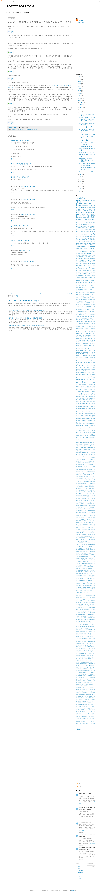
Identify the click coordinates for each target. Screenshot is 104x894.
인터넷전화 (86, 309)
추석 (92, 672)
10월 (81, 107)
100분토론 (84, 318)
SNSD (86, 388)
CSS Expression (80, 335)
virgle (83, 456)
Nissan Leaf (92, 370)
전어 (94, 650)
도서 (85, 498)
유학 (84, 631)
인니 (80, 638)
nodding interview (80, 442)
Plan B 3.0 (93, 377)
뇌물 (84, 491)
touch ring (82, 454)
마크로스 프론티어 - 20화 (86, 127)
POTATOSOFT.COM (20, 6)
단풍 (91, 495)
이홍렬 (90, 636)
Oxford (82, 376)
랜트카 (79, 510)
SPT (94, 388)
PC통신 (90, 376)
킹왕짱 (93, 687)
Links (79, 878)
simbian (85, 447)
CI (86, 333)
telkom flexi (83, 284)
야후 (77, 224)
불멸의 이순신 (92, 553)
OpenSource (79, 374)
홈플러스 (93, 720)
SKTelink (78, 386)
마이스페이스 (82, 290)
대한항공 (80, 289)
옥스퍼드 (80, 621)
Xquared (80, 406)
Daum (77, 243)
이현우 (87, 636)
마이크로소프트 (87, 253)
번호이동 (86, 546)
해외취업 (85, 716)
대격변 (93, 234)
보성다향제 (80, 549)
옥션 (89, 260)
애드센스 (86, 304)
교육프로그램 (84, 471)
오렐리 (85, 616)
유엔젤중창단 (90, 629)
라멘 (79, 507)
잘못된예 (84, 648)
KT (94, 231)
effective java (79, 415)
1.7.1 (94, 316)
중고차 (91, 660)
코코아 (90, 229)
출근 (89, 674)
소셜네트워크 (92, 573)
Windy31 (88, 403)
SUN (85, 389)
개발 (94, 459)
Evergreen (86, 345)
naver (86, 282)
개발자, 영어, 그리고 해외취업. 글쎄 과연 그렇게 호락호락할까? (26, 325)
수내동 (87, 238)
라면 (81, 507)
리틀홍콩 (82, 519)
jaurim (79, 430)
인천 (79, 309)
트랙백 (92, 696)
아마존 (85, 595)
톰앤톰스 (92, 694)
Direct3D (90, 342)
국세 (80, 473)
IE (76, 353)
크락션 (87, 684)
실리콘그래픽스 (79, 592)
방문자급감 (85, 294)
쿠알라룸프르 (92, 682)
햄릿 (92, 716)
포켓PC (91, 701)
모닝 (92, 531)
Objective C (83, 372)
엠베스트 (92, 611)
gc (94, 420)
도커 (92, 498)
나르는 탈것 (89, 483)
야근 (91, 604)
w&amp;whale (92, 250)
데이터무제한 (92, 496)
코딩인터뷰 (85, 680)
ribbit (82, 234)
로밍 (79, 514)
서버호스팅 (80, 570)
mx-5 (85, 440)
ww (82, 457)
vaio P (80, 456)
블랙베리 (83, 554)
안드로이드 (84, 239)
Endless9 (14, 164)
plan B (94, 444)
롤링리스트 (82, 514)
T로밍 (77, 277)
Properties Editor (91, 379)
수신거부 (81, 580)
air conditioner (92, 406)
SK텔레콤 (85, 224)
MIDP (88, 365)
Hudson (87, 352)
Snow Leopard (92, 275)
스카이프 (89, 227)
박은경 (92, 541)
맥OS (92, 253)
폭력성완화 (82, 703)
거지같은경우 (85, 461)
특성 (82, 697)
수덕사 (85, 578)
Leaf (82, 243)
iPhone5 (78, 282)
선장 (86, 571)
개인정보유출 (88, 251)
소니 (88, 573)
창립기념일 (91, 667)
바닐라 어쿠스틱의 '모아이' (86, 152)
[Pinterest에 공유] (28, 127)
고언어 (77, 468)
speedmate (78, 449)
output (80, 444)
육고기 (87, 631)
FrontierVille (79, 347)
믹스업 (19, 129)
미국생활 (93, 205)
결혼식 (86, 464)
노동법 (88, 490)
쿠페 (93, 311)
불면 (87, 553)
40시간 (91, 321)
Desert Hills (92, 340)
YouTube (80, 870)
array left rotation (80, 410)
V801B (84, 399)
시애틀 (91, 588)
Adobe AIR (83, 326)
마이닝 (85, 520)
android (85, 248)
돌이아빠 (13, 177)
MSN (90, 243)
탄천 (80, 262)
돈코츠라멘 (81, 500)
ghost (94, 422)
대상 (82, 496)
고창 (89, 468)
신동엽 (80, 590)
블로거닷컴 (84, 255)
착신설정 (87, 667)
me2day (85, 437)
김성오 (81, 481)
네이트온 (89, 234)
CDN (81, 333)
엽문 (91, 612)
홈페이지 (89, 720)
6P (92, 323)
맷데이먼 (80, 529)
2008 (79, 100)
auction (81, 279)
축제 (82, 674)
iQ (89, 427)
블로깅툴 (86, 556)
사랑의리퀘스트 (87, 297)
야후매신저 (89, 605)
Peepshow (87, 377)
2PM (87, 319)
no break (89, 440)
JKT (77, 357)
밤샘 (83, 544)
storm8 (89, 282)
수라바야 (89, 301)
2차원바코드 (92, 319)
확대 (82, 721)
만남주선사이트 (85, 525)
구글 (82, 210)
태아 (79, 691)
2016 (79, 83)
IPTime (83, 353)
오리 (89, 616)
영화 (86, 614)
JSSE (83, 357)
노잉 (79, 491)
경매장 (91, 464)
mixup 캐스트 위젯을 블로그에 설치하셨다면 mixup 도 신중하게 (87, 160)
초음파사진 (80, 672)
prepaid (84, 226)
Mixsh (31, 129)
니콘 (77, 493)
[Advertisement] (85, 48)
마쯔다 (90, 522)
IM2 (77, 270)
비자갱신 (93, 558)
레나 (93, 289)
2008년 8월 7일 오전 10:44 (27, 214)
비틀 (82, 559)
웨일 (84, 626)
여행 (86, 210)
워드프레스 (80, 624)
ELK (83, 343)
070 (88, 316)
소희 (84, 576)
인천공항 (82, 309)
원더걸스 (93, 306)
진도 (87, 663)
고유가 (81, 468)
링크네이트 (89, 519)
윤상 (77, 633)
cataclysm (93, 233)
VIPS (87, 399)
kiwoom (81, 432)
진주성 (92, 663)
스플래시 (90, 587)
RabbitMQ (86, 273)
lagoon (87, 432)
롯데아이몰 (92, 514)
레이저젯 (91, 512)
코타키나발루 (83, 682)
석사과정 (78, 299)
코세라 (78, 241)
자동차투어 (91, 645)
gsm (77, 234)
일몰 (86, 641)
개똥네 (91, 459)
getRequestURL (88, 422)
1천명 (94, 318)
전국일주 (93, 214)
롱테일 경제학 (83, 515)
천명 (91, 668)
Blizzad (86, 331)
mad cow (89, 435)
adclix (92, 277)
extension (91, 416)
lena (90, 432)
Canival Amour (88, 335)
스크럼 (84, 582)
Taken (91, 394)
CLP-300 (89, 333)
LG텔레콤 (84, 270)
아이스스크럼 (79, 600)
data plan (90, 279)
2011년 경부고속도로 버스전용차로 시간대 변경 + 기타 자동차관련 (27, 310)
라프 (91, 289)
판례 (86, 699)
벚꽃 (80, 548)
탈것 (89, 689)
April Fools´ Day (90, 241)
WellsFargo (89, 401)
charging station (79, 413)
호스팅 (80, 720)
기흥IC (93, 479)
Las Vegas (92, 364)
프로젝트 (85, 706)
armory (93, 408)
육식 (90, 631)
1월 (81, 188)
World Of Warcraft (90, 246)
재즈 (93, 648)
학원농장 (89, 711)
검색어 (83, 462)
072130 (91, 316)
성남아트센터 (90, 299)
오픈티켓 (90, 617)
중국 (94, 660)
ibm (94, 427)
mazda (77, 437)
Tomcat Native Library (90, 396)
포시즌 (87, 701)
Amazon (78, 328)
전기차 (79, 311)
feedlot (83, 418)
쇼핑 (79, 578)
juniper (84, 430)
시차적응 (86, 302)
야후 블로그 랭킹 (83, 605)
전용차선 (78, 651)
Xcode (93, 224)
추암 (94, 672)
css (91, 248)
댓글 (79, 786)
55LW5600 (86, 323)
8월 (81, 112)
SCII (77, 384)
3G (88, 263)
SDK (80, 384)
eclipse (84, 217)
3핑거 (88, 321)
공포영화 (92, 468)
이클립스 (92, 217)
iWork (92, 427)
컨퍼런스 (86, 311)
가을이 (85, 234)
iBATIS (87, 425)
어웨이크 (82, 607)
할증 (94, 714)
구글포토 (89, 471)
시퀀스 (89, 302)
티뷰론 (79, 314)
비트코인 (78, 559)
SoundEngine (92, 391)
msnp (81, 440)
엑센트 (85, 611)
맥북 (88, 214)
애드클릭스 (92, 258)
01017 (86, 316)
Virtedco (90, 224)
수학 (84, 580)
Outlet (77, 376)
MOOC (77, 367)
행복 (94, 716)
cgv (94, 411)
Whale (84, 246)
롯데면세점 (87, 514)
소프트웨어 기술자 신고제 (88, 575)
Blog (79, 868)
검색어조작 (87, 462)
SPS (92, 388)
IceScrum (88, 353)
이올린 (77, 636)
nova (85, 442)
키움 (83, 687)
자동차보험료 (81, 645)
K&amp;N (85, 359)
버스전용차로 (91, 544)
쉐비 (89, 580)
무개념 (89, 534)
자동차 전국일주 (91, 239)
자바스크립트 (82, 646)
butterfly (91, 411)
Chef (94, 335)
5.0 (78, 323)
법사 (77, 548)
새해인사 (78, 568)
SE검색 (84, 384)
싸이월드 (81, 258)
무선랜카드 (82, 536)
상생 (94, 566)
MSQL (85, 367)
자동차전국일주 (91, 216)
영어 (81, 306)
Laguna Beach (79, 364)
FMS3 (94, 345)
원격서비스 (85, 624)
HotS (94, 350)
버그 (77, 296)
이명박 (81, 634)
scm (77, 447)
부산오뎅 (92, 551)
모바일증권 (78, 534)
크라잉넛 (84, 684)
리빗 (91, 236)
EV (85, 343)
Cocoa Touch (91, 336)
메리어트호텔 (90, 292)
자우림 (86, 229)
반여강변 (81, 543)
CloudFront (83, 336)
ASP (94, 325)
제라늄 (82, 655)
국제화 (85, 474)
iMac (91, 425)
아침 (94, 602)
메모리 (93, 529)
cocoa (80, 226)
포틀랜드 (89, 262)
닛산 (82, 493)
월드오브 (78, 308)
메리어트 (90, 529)
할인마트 (86, 714)
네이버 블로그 (89, 488)
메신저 (83, 531)
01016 (83, 316)
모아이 (83, 534)
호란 (77, 720)
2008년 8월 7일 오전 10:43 (27, 199)
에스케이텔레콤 (83, 609)
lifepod (77, 434)
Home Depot (88, 350)
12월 (81, 102)
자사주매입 (90, 646)
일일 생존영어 (88, 219)
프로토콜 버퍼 (91, 706)
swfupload (93, 452)
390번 (82, 321)
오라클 (82, 260)
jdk (82, 430)
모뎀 (94, 531)
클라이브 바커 (87, 685)
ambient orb (89, 408)
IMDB (79, 353)
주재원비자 (90, 658)
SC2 (94, 212)
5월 (81, 179)
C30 (94, 331)
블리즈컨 (78, 558)
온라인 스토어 (85, 621)
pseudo (86, 445)
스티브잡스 (81, 585)
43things (93, 263)
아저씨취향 (85, 602)
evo (88, 416)
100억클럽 (90, 318)
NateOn (82, 244)
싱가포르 (78, 594)
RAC (90, 381)
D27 (83, 338)
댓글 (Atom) (19, 296)
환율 (92, 721)
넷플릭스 (84, 490)
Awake (93, 328)
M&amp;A (86, 243)
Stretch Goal (86, 393)
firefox (82, 280)
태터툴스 (82, 691)
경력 (89, 464)
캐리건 (82, 677)
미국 (79, 537)
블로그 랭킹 (88, 554)
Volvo (77, 401)
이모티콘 (85, 634)
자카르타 (89, 212)
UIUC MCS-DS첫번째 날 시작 (85, 822)
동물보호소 (86, 500)
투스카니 (89, 313)
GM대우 (80, 268)
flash (86, 418)
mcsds (81, 437)
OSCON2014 (92, 272)
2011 (79, 93)
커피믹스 (86, 679)
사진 (77, 565)
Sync (94, 393)
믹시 (23, 129)
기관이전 (83, 479)
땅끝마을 (93, 503)
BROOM (78, 330)
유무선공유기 (82, 629)
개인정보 (89, 285)
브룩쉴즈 (78, 554)
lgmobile (93, 432)
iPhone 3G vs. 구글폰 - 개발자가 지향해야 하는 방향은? (86, 131)
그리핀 (88, 287)
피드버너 (87, 709)
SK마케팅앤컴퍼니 (85, 386)
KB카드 (90, 359)
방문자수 (90, 294)
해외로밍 (92, 314)
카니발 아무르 (91, 675)
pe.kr (88, 444)
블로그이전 (81, 556)
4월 (81, 181)
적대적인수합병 (86, 650)
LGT (80, 270)
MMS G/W (92, 365)
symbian (78, 284)
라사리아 (84, 507)
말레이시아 (84, 292)
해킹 (80, 263)
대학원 (87, 496)
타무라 (77, 689)
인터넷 (89, 640)
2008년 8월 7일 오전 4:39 (22, 140)
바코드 (85, 541)
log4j (92, 434)
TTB (84, 394)
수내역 (85, 301)
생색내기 (83, 568)
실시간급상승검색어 (90, 592)
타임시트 (85, 689)
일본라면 (90, 641)
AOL (91, 325)
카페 (80, 677)
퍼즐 (79, 701)
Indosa (77, 355)
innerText (83, 428)
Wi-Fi (94, 221)
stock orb (92, 450)
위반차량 (90, 626)
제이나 (77, 657)
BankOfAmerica (91, 330)
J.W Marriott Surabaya (85, 355)
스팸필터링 (88, 585)
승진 (85, 588)
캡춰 (81, 679)
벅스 (83, 546)
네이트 (93, 488)
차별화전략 (82, 667)
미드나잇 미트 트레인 (90, 537)
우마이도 (92, 623)
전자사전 (83, 651)
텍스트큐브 (84, 212)
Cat (77, 268)
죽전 (94, 658)
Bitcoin (82, 331)
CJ (94, 267)
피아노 (90, 709)
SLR (81, 388)
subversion (78, 452)
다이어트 (85, 495)
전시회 (91, 650)
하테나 (84, 711)
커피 (83, 679)
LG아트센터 (92, 362)
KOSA (94, 359)
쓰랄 (92, 594)
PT (94, 376)
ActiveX (78, 326)
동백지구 (78, 236)
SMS (82, 275)
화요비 (83, 263)
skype (88, 226)
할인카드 (91, 714)
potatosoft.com (79, 445)
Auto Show (89, 328)
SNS (83, 388)
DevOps (78, 342)
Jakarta (87, 357)
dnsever (91, 413)
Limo (88, 270)
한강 (92, 711)
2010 (79, 95)
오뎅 (93, 614)
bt (82, 411)
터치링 (90, 691)
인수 (77, 640)
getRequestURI (79, 422)
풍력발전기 (80, 706)
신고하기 (79, 729)
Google (78, 217)
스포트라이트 (81, 587)
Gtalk (77, 350)
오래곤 (82, 616)
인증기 (80, 640)
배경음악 (86, 544)
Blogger (88, 267)
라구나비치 (85, 505)
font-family (93, 418)
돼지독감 (89, 502)
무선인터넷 (84, 227)
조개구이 (85, 657)
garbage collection (87, 420)
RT (94, 381)
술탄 (86, 580)
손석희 (91, 576)
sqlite (94, 449)
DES (89, 338)
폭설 (89, 703)
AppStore (80, 219)
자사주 (86, 646)
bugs (87, 411)
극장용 (80, 478)
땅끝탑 (77, 505)
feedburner (78, 418)
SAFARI (93, 382)
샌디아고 (93, 297)
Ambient (82, 328)
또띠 (81, 505)
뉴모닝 (93, 491)
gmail (77, 423)
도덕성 (82, 498)
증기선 (93, 662)
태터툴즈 (87, 691)
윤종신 (80, 633)
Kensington (82, 360)
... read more (83, 817)
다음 (79, 253)
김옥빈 (84, 481)
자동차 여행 (88, 643)
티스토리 (85, 697)
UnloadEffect (79, 399)
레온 (88, 512)
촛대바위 (89, 672)
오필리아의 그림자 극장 (83, 619)
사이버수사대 (87, 563)
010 (80, 316)
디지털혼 (89, 503)
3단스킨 (85, 321)
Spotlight (78, 393)
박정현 (90, 222)
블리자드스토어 (91, 556)
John (81, 359)
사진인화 (85, 565)
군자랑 (88, 474)
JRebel (80, 357)
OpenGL (93, 372)
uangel (87, 217)
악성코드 (78, 604)
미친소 (80, 539)
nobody (93, 440)
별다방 (88, 296)
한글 (88, 713)
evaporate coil (82, 416)
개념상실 (88, 459)
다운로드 (86, 493)
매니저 (77, 527)
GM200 (93, 347)
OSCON (86, 244)
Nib (88, 370)
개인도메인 (78, 461)
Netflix (84, 370)
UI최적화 (91, 398)
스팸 (85, 585)
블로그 (91, 296)
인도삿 (92, 260)
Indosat (91, 231)
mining (84, 439)
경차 (92, 285)
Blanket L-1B (84, 267)
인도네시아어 (88, 638)
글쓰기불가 (89, 478)
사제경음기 (92, 563)
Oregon (78, 273)
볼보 (91, 549)
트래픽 (92, 313)
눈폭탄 (88, 491)
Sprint (82, 393)
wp (80, 457)
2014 (79, 86)
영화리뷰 (90, 614)
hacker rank (88, 423)
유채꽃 (81, 631)
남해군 (91, 485)
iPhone (78, 207)
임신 (93, 641)
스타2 (92, 582)
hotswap (78, 425)
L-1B (85, 362)
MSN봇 (81, 367)
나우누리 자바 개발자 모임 (84, 485)
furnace (78, 420)
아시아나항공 (82, 599)
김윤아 (79, 227)
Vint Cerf (93, 399)
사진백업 (81, 565)
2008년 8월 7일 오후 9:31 (21, 226)
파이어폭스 (84, 262)
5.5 (80, 323)
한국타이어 (87, 314)
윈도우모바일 (84, 628)
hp (80, 425)
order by (89, 442)
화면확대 (78, 721)
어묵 (79, 607)
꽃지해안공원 (89, 481)
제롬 (85, 655)
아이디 (90, 599)
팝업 (93, 699)
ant (88, 248)
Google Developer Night (90, 348)
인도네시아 (84, 209)
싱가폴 (77, 304)
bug (85, 411)
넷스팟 (80, 490)
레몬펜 (92, 510)
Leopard (84, 365)
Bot (89, 331)
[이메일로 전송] (22, 127)
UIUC (88, 233)
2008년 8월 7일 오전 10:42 (27, 186)
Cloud (77, 336)
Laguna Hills (87, 364)
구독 (92, 471)
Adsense (93, 265)
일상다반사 (27, 129)
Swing (91, 393)
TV (86, 394)
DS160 (79, 340)
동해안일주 (80, 502)
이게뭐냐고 (88, 633)
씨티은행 (82, 304)
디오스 (84, 503)
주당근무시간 (90, 657)
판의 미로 (90, 699)
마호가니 (80, 525)
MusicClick (87, 369)
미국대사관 (82, 537)
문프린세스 (89, 536)
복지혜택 (87, 549)
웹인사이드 (83, 308)
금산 (93, 478)
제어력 (93, 655)
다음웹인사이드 (91, 493)
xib (83, 457)
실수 (85, 592)
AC (81, 325)
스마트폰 (93, 301)
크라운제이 (78, 684)
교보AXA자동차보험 (87, 469)
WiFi (94, 401)
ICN (92, 352)
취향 (81, 675)
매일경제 (82, 527)
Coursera (83, 231)
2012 (79, 91)
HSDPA (91, 268)
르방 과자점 (79, 517)
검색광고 (80, 462)
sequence (81, 447)
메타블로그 (14, 129)
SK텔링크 (78, 275)
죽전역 (77, 660)
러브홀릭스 (84, 510)
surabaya (84, 452)
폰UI (91, 703)
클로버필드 (78, 687)
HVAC (81, 350)
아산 (87, 597)
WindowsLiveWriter (80, 403)
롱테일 (77, 515)
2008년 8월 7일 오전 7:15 (23, 177)
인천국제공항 (85, 640)
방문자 (79, 255)
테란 (89, 692)
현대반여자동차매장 (90, 718)
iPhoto (86, 427)
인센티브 (93, 638)
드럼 (77, 503)
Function (84, 347)
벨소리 (87, 548)
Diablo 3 (86, 342)
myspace (82, 282)
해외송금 (81, 716)
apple (77, 226)
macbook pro (83, 435)
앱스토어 (82, 216)
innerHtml (78, 428)
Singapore (78, 391)
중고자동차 (86, 660)
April (86, 328)
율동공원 (84, 633)
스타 (89, 582)
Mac (81, 217)
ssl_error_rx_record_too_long (82, 450)
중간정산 (82, 660)
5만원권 (90, 323)
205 (84, 319)
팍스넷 (80, 699)
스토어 (77, 302)
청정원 (83, 670)
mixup (35, 129)
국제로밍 (92, 473)
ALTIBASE (83, 241)
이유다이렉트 (83, 636)
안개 (82, 604)
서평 (81, 571)
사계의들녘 (86, 561)
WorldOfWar (79, 405)
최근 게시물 (11, 293)
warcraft (91, 456)
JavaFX (91, 357)
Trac (77, 398)
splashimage (87, 449)
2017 (79, 81)
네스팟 (91, 287)
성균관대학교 (84, 299)
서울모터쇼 (85, 570)
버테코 (93, 222)
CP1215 (93, 333)
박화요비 (81, 294)
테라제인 (85, 692)
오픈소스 (86, 617)
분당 (85, 553)
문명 (86, 536)
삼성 (83, 566)
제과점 (90, 653)
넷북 (77, 490)
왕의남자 (88, 623)
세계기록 (81, 573)
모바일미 (85, 532)
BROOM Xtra (84, 330)
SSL (77, 389)
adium (86, 406)
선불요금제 (83, 238)
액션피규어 (90, 304)
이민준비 (90, 634)
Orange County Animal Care (88, 374)
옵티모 (79, 623)
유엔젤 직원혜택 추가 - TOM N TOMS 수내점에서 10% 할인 (87, 136)
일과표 (79, 641)
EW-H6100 (88, 343)
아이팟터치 (88, 600)
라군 (90, 505)
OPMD (77, 372)
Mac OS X (89, 367)
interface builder (88, 428)
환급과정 (89, 721)
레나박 (89, 510)
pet (79, 234)
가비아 (90, 457)
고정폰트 (85, 468)
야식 (93, 604)
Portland (82, 273)
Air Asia (89, 326)
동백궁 (90, 500)
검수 (79, 464)
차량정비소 (91, 665)
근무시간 (84, 478)
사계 (83, 561)
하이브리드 (80, 711)
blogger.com (79, 411)
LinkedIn (80, 876)
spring (91, 226)
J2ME (91, 355)
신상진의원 (89, 590)
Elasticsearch (79, 345)
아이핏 (81, 602)
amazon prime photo (81, 408)
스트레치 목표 (89, 583)
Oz (86, 376)
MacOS (78, 214)
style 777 (93, 282)
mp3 (91, 439)
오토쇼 (77, 617)
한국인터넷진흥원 (83, 713)
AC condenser (86, 325)
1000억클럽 (78, 318)
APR (89, 265)
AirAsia (93, 326)
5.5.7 (82, 323)
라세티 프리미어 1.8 (90, 507)
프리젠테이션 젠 (83, 140)
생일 (86, 568)
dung (94, 413)
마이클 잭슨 (79, 522)
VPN (90, 399)
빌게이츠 (89, 559)
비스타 (89, 255)
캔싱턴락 (91, 677)
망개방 (93, 525)
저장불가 (81, 650)
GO (83, 268)
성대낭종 (89, 571)
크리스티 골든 (92, 684)
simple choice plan (91, 447)
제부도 (82, 311)
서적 (79, 571)
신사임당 (84, 590)
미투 (83, 539)
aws (86, 410)
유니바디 (91, 308)
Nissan (86, 272)
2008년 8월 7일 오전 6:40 (24, 164)
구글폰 (80, 287)
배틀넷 (93, 294)
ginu (12, 226)
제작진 (81, 657)
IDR (94, 352)
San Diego (86, 275)
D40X (87, 231)
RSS (90, 244)
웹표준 (87, 308)
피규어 (82, 709)
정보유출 (81, 653)
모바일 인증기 (79, 532)
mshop (93, 439)
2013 (79, 88)
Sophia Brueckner (85, 391)
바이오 (82, 541)
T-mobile (78, 394)
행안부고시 (78, 718)
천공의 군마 (87, 668)
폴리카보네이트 (86, 704)
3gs (90, 263)
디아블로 (81, 503)
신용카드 (93, 302)
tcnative (78, 454)
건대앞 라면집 (91, 461)
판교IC (83, 699)
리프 (85, 519)
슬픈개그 (82, 588)
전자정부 (87, 651)
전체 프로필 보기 (80, 22)
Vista (78, 246)
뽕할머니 (80, 561)
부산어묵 (88, 551)
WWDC (84, 401)
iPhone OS (81, 427)
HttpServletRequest (80, 352)
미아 (77, 539)
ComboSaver (79, 338)
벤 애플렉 (83, 548)
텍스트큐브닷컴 (83, 313)
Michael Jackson (80, 369)
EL (80, 343)
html (83, 425)
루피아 (88, 515)
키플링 (90, 687)
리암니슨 (93, 517)
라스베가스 (89, 508)
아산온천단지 (91, 597)
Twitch (79, 874)
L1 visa (88, 362)
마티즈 (86, 290)
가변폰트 (87, 457)
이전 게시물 (69, 293)
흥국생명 (78, 725)
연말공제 (83, 612)
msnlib (77, 440)
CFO (84, 333)
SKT (81, 224)
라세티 (81, 253)
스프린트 (86, 587)
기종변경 (90, 479)
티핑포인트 (90, 697)
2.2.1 (77, 319)
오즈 (91, 616)
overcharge (84, 444)
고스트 (89, 466)
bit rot (89, 410)
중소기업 (83, 662)
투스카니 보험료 (84, 696)
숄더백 (81, 578)
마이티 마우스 (85, 522)
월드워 (81, 626)
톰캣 (94, 229)
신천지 (93, 590)
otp (91, 442)
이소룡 (93, 634)
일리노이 (83, 641)
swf (89, 452)
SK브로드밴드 (92, 273)
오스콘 (86, 260)
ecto (94, 279)
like (80, 434)
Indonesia (93, 353)
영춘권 (83, 614)
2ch (89, 319)
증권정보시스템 (88, 662)
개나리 (84, 285)
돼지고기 (85, 502)
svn (87, 452)
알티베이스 (86, 258)
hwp (85, 425)
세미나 (84, 573)
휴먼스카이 (88, 723)
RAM (92, 381)
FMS (90, 345)
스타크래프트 (87, 256)
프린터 (82, 314)
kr (84, 432)
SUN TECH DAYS (90, 389)
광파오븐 (81, 469)
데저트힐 (78, 498)
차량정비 (87, 665)
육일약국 (93, 631)
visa (92, 284)
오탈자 (93, 616)
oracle (77, 250)
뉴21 (91, 491)
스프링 (92, 256)
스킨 (87, 582)
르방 (94, 515)
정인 (88, 653)
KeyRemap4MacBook (90, 360)
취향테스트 (84, 675)
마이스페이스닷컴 (91, 520)
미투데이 (87, 539)
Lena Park (78, 365)
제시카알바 (89, 655)
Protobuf (78, 381)
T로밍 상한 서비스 (83, 398)
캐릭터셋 (87, 677)
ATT (80, 221)
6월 (81, 176)
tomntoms (88, 284)
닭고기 (79, 496)
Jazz (94, 357)
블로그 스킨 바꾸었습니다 (86, 142)
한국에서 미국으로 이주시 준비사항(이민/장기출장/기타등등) (25, 318)
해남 (77, 716)
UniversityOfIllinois (86, 277)
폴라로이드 (80, 704)
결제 (81, 464)
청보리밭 (80, 670)
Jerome (78, 359)
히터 (82, 725)
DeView (87, 340)
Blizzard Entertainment (82, 205)
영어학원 (80, 614)
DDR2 (86, 338)
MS (82, 233)
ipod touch (82, 222)
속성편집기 (87, 576)
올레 (90, 621)
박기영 (89, 541)
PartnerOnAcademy (80, 377)
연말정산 (88, 612)
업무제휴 (87, 607)
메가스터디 (84, 529)
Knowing (81, 362)
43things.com (79, 265)
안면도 (84, 604)
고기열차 (85, 466)
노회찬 (81, 491)
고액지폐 (93, 466)
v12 (77, 456)
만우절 (80, 292)
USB (94, 398)
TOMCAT (89, 221)
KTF (77, 360)
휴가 (81, 723)
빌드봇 (92, 559)
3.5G (86, 263)
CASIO (77, 333)
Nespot (80, 370)
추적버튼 (78, 674)
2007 (79, 191)
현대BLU (84, 718)
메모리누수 (78, 531)
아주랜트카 (90, 602)
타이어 (81, 689)
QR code (86, 381)
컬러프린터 (80, 680)
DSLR (83, 340)
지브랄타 (82, 663)
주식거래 (81, 658)
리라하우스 (88, 517)
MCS (91, 270)
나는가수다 (83, 483)
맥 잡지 (86, 527)
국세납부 (88, 473)
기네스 (86, 479)
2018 (79, 79)
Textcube (83, 214)
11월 (81, 104)
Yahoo (77, 222)
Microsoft (78, 272)
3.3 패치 (78, 321)
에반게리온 (91, 607)
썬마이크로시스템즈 (86, 594)
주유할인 (85, 658)
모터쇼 (86, 534)
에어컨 (82, 611)
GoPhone (87, 268)
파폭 (77, 699)
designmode (86, 413)
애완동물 (78, 260)
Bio (79, 866)
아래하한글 (81, 595)
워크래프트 (88, 306)
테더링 (81, 692)
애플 (82, 229)
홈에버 (85, 720)
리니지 (83, 517)
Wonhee (80, 20)
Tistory (82, 396)
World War (79, 248)
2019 (79, 76)
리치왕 (77, 519)
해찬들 (89, 716)
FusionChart (89, 347)
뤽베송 (91, 515)
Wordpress (93, 403)
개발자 (83, 251)
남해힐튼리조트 (87, 486)
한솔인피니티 (81, 714)
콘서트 (90, 311)
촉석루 (84, 672)
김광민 (77, 481)
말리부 (90, 525)
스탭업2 (83, 583)
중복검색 (78, 662)
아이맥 (93, 599)
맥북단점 (90, 527)
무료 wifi (93, 534)
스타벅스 (92, 238)
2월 (81, 186)
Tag (89, 394)
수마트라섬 (89, 578)
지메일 (77, 663)
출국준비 (85, 674)
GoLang (83, 348)
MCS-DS (78, 233)
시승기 (88, 588)
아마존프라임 (90, 595)
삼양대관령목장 (87, 566)
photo (91, 444)
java (77, 216)
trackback (91, 454)
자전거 (80, 648)
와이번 (83, 306)
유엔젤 (92, 207)
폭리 (86, 703)
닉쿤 (80, 493)
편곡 (85, 701)
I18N (90, 352)
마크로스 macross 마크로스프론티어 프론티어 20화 (85, 524)
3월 (81, 184)
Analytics (78, 267)
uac (94, 454)
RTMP (77, 382)
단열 (88, 495)
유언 (86, 629)
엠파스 (79, 612)
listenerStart (87, 434)
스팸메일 (82, 302)
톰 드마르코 (87, 694)
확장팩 (84, 721)
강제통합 (82, 459)
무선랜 (77, 536)
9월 (81, 109)
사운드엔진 (81, 563)
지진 (85, 663)
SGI (87, 384)
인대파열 (83, 638)
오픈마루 (82, 617)
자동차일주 (86, 645)
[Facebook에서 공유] (26, 127)
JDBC (94, 355)
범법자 (90, 546)
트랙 (90, 696)
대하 (85, 496)
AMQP (85, 265)
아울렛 (86, 599)
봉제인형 (83, 551)
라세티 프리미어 (85, 236)
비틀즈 (84, 559)
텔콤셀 (80, 694)
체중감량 (87, 670)
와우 (82, 207)
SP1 (89, 388)
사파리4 (79, 566)
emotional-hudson (87, 415)
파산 (94, 697)
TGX (82, 394)
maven (93, 435)
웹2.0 (86, 626)
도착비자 (89, 498)
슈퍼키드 (92, 580)
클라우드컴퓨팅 (79, 685)
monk (88, 439)
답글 (12, 159)
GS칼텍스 (78, 348)
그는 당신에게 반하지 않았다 (85, 476)
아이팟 (84, 600)
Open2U (89, 372)
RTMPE (81, 382)
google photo (82, 423)
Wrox (90, 405)
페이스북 (82, 701)
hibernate (93, 423)
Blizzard (78, 231)
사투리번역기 (90, 565)
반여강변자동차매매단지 (88, 543)
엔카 (89, 611)
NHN (79, 244)
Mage (94, 367)
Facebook (80, 872)
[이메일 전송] (19, 127)
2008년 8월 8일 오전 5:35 (27, 250)
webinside (78, 251)
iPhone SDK (92, 280)
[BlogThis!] (23, 127)
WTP (81, 246)
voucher (87, 456)
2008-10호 (81, 319)
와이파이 (83, 623)
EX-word (93, 343)
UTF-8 (80, 277)
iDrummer (87, 280)
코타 (79, 682)
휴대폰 (83, 723)
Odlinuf (13, 240)
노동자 (91, 490)
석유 (83, 571)
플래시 (79, 709)
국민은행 (84, 287)
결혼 (83, 464)
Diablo (81, 342)
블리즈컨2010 (84, 558)
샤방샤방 (90, 568)
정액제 (84, 653)
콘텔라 (87, 682)
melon (81, 439)
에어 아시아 (90, 609)
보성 (90, 548)
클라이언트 (92, 685)
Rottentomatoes (87, 382)
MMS (94, 270)
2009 (79, 98)
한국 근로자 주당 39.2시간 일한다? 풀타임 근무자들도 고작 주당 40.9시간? (87, 119)
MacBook (84, 221)
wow (84, 207)
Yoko (83, 406)
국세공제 (83, 473)
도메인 (83, 289)
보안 (84, 549)
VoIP (84, 219)
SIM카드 (91, 384)
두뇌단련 (93, 502)
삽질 (92, 566)
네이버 (86, 222)
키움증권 (86, 687)
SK (94, 384)
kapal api (89, 430)
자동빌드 (84, 643)
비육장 (89, 558)
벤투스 (84, 296)
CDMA (92, 267)
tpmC (87, 454)
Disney (93, 342)
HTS (94, 268)
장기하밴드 (89, 648)
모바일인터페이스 (91, 532)
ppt (84, 445)
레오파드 (84, 512)
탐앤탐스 (92, 689)
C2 (92, 331)
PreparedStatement (80, 379)
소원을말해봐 (79, 575)
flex (89, 418)
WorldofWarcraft (85, 405)
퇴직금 (79, 696)
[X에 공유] (25, 127)
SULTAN (81, 389)
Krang (13, 140)
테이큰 (91, 692)
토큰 (83, 694)
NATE (83, 272)
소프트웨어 (81, 301)
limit (83, 434)
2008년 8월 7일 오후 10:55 (23, 240)
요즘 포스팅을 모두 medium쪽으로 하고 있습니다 (24, 301)
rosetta (93, 445)
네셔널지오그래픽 (82, 488)
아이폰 (88, 207)
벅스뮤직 (81, 296)
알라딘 (87, 604)
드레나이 (87, 289)
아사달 (84, 597)
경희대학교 (80, 466)
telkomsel (84, 250)
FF (80, 243)
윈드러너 (89, 628)
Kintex (77, 362)
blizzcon (93, 410)
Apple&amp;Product (83, 200)
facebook (78, 280)
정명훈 (90, 651)
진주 (90, 663)
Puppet (82, 381)
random (90, 445)
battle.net (85, 279)
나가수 (79, 483)
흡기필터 (93, 723)
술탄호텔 (81, 256)
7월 (81, 174)
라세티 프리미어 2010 (81, 508)
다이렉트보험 (79, 495)
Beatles (78, 331)
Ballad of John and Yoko (86, 171)
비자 (83, 297)
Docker (77, 343)
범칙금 (93, 546)
